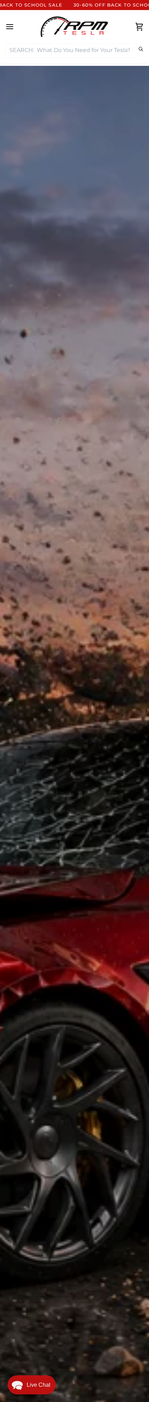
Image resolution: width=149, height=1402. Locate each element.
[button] (32, 1384)
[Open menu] (16, 26)
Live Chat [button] (38, 1385)
